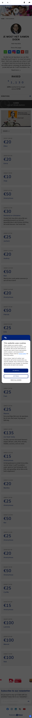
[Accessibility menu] (30, 716)
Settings (16, 376)
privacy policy (22, 353)
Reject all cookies (16, 380)
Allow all (16, 370)
